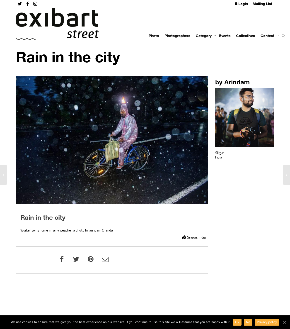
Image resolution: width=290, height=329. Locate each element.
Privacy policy (267, 322)
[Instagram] (35, 3)
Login (243, 3)
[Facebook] (27, 3)
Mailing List (262, 3)
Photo (154, 35)
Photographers (177, 35)
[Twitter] (20, 3)
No (248, 322)
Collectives (245, 35)
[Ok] (284, 322)
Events (225, 35)
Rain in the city (42, 217)
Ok (237, 322)
